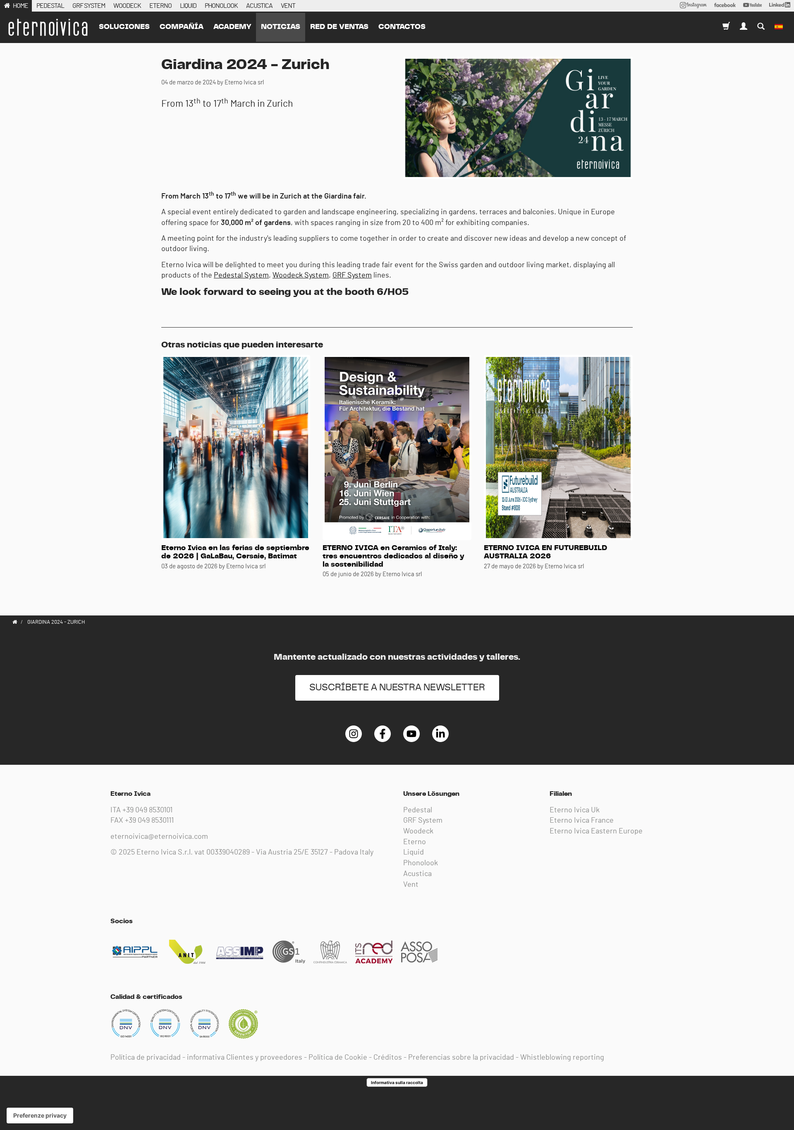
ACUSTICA (259, 5)
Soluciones (124, 27)
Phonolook (420, 863)
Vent (411, 884)
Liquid (413, 852)
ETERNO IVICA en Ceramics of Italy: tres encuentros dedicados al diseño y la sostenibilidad (393, 556)
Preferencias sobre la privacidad (461, 1057)
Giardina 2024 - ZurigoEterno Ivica (47, 27)
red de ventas (339, 27)
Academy (232, 27)
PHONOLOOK (221, 5)
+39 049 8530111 (149, 820)
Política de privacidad (145, 1057)
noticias (280, 27)
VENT (288, 5)
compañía (181, 27)
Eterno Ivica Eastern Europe (596, 831)
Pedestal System (241, 275)
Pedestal (417, 810)
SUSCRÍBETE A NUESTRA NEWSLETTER (397, 687)
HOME (20, 5)
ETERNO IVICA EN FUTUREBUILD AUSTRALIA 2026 (545, 552)
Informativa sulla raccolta (397, 1082)
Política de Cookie (338, 1057)
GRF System (352, 275)
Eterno (414, 842)
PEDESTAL (50, 5)
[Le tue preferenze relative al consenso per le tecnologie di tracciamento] (40, 1115)
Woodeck (418, 831)
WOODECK (127, 5)
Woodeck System (301, 275)
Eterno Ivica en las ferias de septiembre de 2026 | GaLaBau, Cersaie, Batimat (235, 552)
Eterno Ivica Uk (575, 810)
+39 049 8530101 (147, 810)
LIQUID (188, 5)
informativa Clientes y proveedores (244, 1057)
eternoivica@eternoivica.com (159, 836)
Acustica (417, 874)
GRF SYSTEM (88, 5)
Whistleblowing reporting (562, 1057)
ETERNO (160, 5)
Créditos (387, 1057)
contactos (402, 27)
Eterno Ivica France (582, 820)
